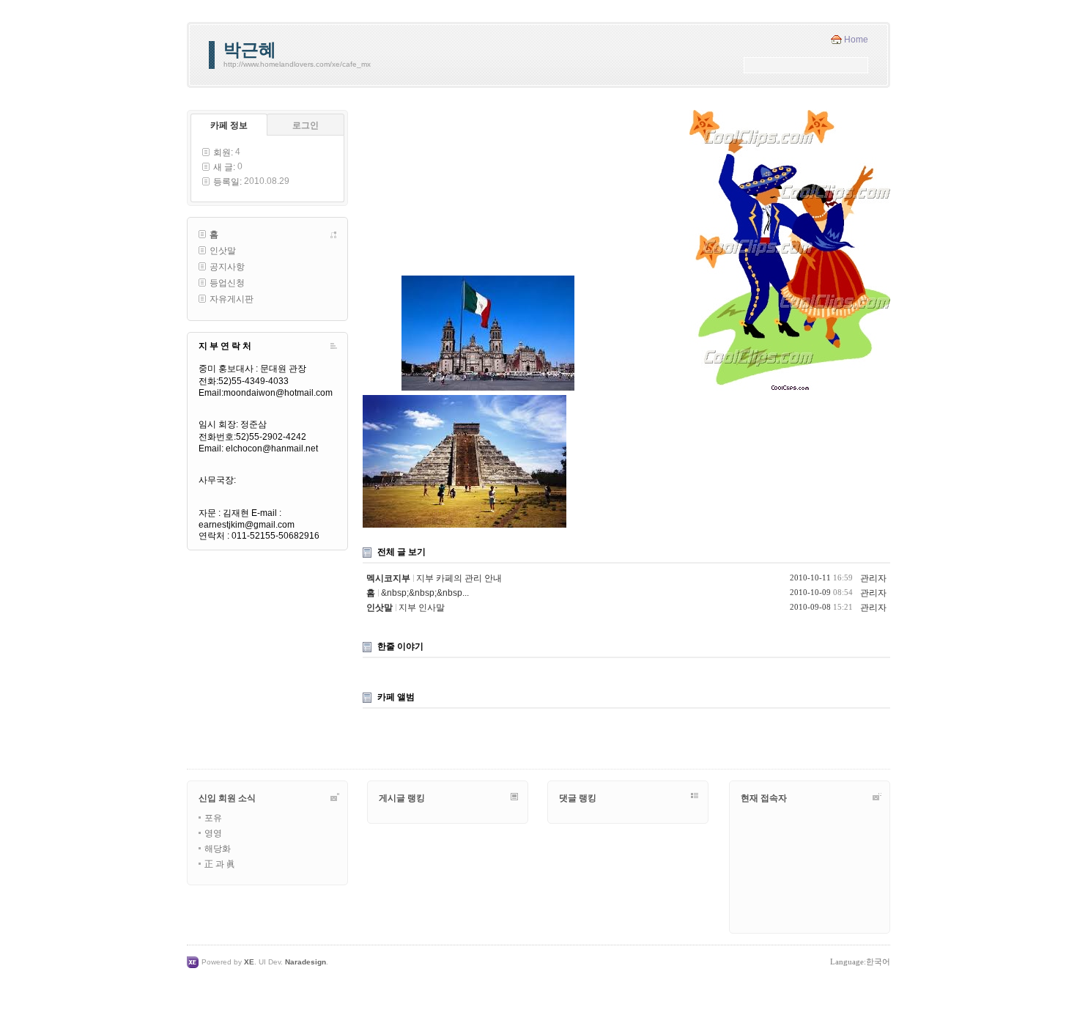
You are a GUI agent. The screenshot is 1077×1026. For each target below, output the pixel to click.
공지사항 (227, 267)
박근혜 (249, 49)
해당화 (217, 849)
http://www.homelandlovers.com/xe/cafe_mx (297, 64)
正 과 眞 (219, 864)
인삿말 (223, 251)
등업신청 (227, 283)
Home (856, 39)
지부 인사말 (422, 607)
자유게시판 (231, 299)
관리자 (873, 578)
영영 (213, 833)
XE (249, 962)
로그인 (305, 125)
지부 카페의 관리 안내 (459, 578)
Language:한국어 (860, 961)
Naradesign (305, 962)
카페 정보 (229, 125)
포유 (213, 818)
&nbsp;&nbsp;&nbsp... (425, 593)
